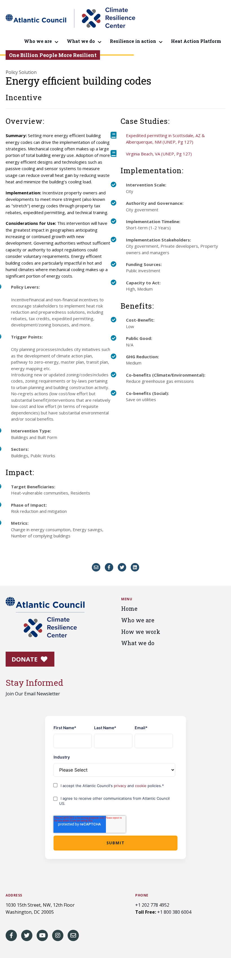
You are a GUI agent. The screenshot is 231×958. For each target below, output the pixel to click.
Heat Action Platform (196, 41)
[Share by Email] (96, 567)
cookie (141, 785)
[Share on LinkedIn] (135, 567)
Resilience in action (133, 41)
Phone (141, 895)
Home (129, 608)
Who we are (38, 41)
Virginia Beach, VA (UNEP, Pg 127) (159, 154)
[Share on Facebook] (109, 567)
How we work (140, 632)
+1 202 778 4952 (152, 905)
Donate (25, 659)
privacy (120, 785)
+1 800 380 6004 (174, 912)
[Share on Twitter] (122, 567)
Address (14, 895)
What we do (81, 41)
